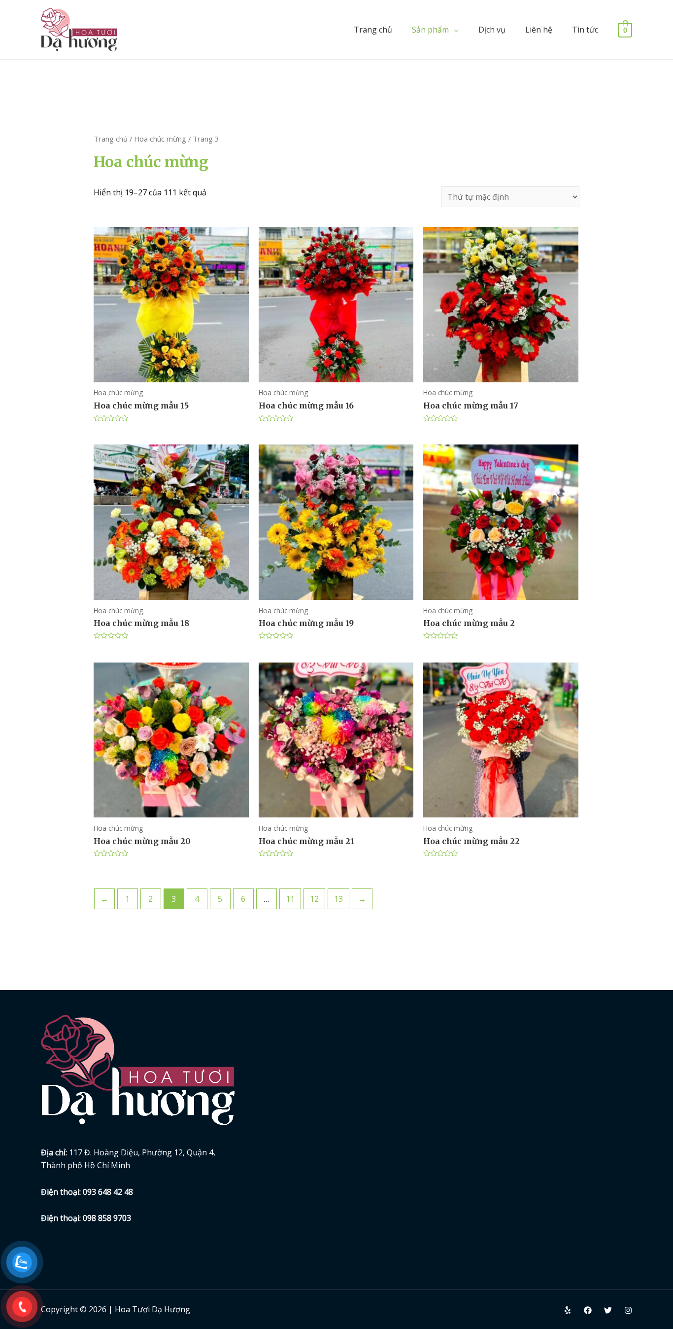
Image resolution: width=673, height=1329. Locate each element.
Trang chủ (373, 29)
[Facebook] (588, 1310)
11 (290, 898)
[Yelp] (568, 1310)
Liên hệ (538, 29)
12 (314, 898)
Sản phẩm (430, 29)
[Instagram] (628, 1310)
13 (338, 898)
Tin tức (585, 29)
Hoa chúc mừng (160, 139)
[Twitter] (608, 1310)
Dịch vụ (491, 29)
